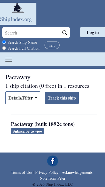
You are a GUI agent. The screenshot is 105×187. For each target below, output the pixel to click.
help (52, 45)
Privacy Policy (47, 172)
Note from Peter (53, 178)
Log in (93, 32)
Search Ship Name (22, 42)
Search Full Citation (23, 48)
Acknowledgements (77, 172)
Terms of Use (21, 172)
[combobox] (30, 32)
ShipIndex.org (16, 19)
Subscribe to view (28, 131)
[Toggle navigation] (8, 59)
